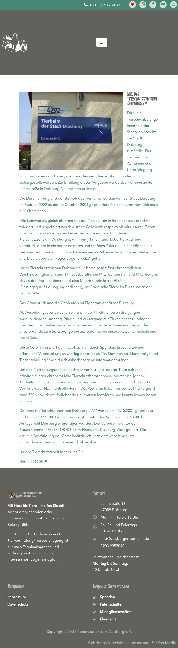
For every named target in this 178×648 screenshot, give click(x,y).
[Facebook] (152, 4)
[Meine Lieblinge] (132, 4)
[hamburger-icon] (101, 42)
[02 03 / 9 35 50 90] (86, 4)
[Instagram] (142, 4)
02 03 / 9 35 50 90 (105, 5)
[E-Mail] (173, 4)
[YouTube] (163, 4)
